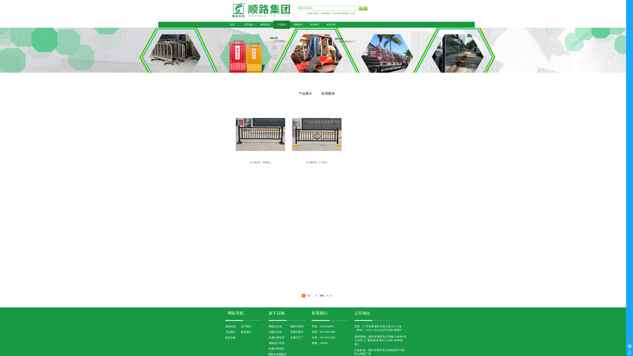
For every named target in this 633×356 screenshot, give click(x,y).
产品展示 (281, 24)
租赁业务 (331, 24)
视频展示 (298, 24)
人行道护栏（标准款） (260, 162)
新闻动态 (265, 24)
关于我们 (248, 24)
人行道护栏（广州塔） (317, 162)
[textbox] (328, 8)
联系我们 (314, 24)
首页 (232, 24)
